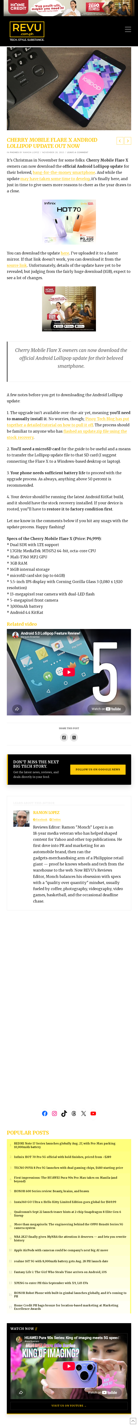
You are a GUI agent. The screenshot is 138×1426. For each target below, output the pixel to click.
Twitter (56, 819)
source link (17, 265)
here (65, 253)
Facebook (41, 819)
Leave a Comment (77, 152)
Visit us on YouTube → (69, 1405)
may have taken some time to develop (55, 179)
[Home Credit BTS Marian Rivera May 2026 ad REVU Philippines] (69, 308)
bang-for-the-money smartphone (64, 172)
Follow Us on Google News (98, 769)
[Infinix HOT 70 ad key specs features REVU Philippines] (69, 222)
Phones (14, 152)
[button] (128, 29)
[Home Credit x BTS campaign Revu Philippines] (69, 8)
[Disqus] (69, 955)
